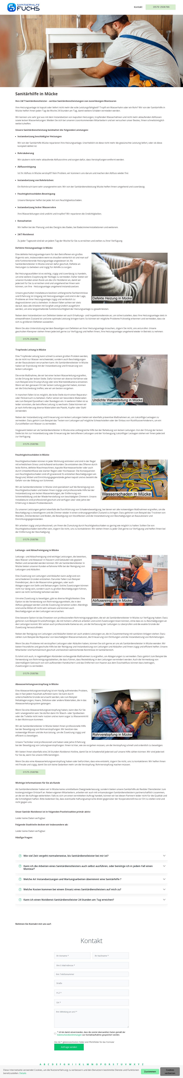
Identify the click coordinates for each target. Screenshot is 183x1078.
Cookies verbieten (170, 1071)
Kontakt (138, 7)
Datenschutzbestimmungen (69, 1035)
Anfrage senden (69, 1047)
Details (22, 1073)
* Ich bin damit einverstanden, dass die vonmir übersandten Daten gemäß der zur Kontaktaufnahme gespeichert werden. (91, 1033)
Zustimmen (150, 1071)
